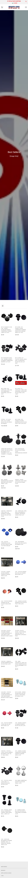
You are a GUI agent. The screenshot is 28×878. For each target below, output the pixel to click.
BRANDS (3, 870)
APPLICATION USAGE (6, 873)
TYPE (2, 875)
